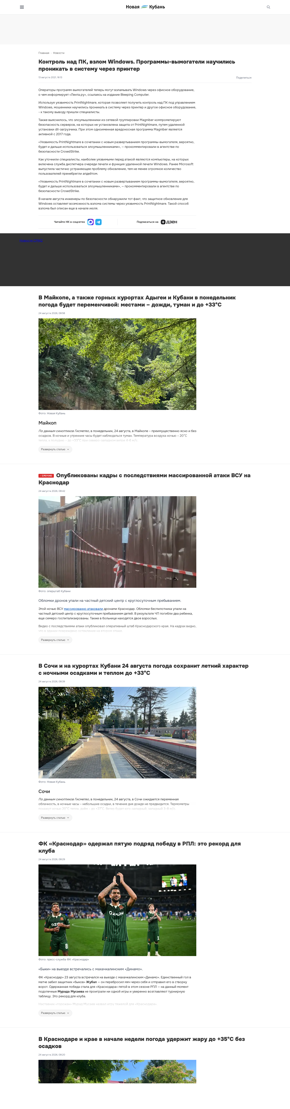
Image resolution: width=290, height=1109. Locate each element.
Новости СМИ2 (31, 240)
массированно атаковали (83, 609)
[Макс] (90, 222)
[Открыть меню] (22, 7)
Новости (58, 53)
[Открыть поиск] (268, 7)
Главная (43, 53)
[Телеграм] (98, 222)
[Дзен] (169, 222)
